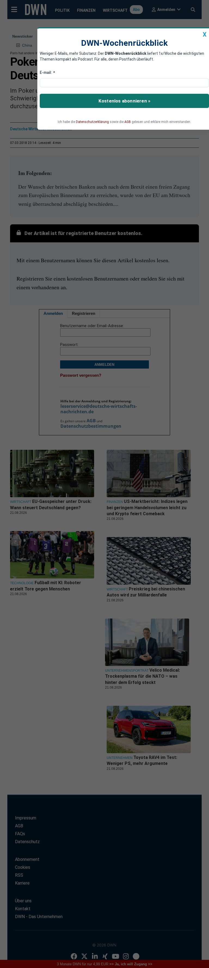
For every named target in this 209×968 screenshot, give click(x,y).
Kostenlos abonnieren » (124, 101)
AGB (127, 122)
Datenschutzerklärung (92, 122)
